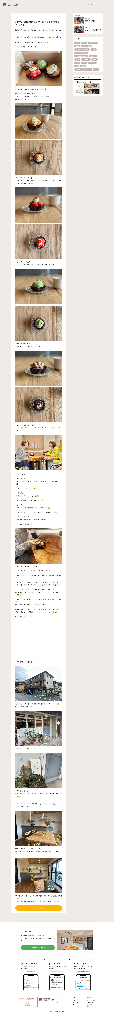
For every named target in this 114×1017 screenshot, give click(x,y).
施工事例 (89, 1004)
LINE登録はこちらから (38, 947)
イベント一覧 (91, 1000)
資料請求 (89, 998)
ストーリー (60, 998)
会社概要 (74, 998)
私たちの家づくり (76, 1000)
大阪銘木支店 (91, 1007)
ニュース (60, 1002)
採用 (72, 1004)
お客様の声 (90, 1002)
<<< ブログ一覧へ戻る (38, 908)
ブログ (59, 1000)
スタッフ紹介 (75, 1002)
